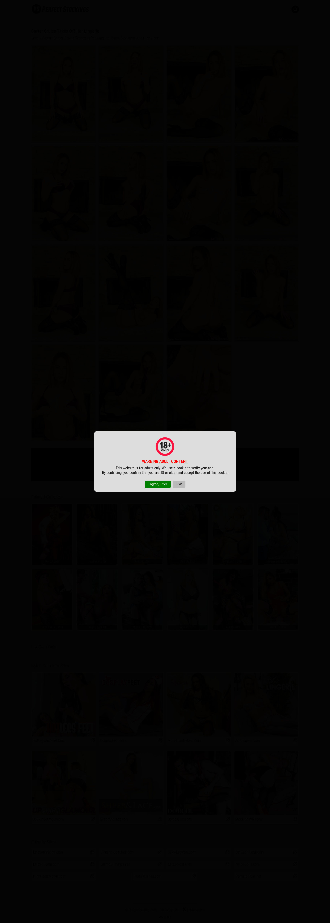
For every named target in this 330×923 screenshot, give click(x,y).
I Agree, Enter (158, 484)
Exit (179, 484)
